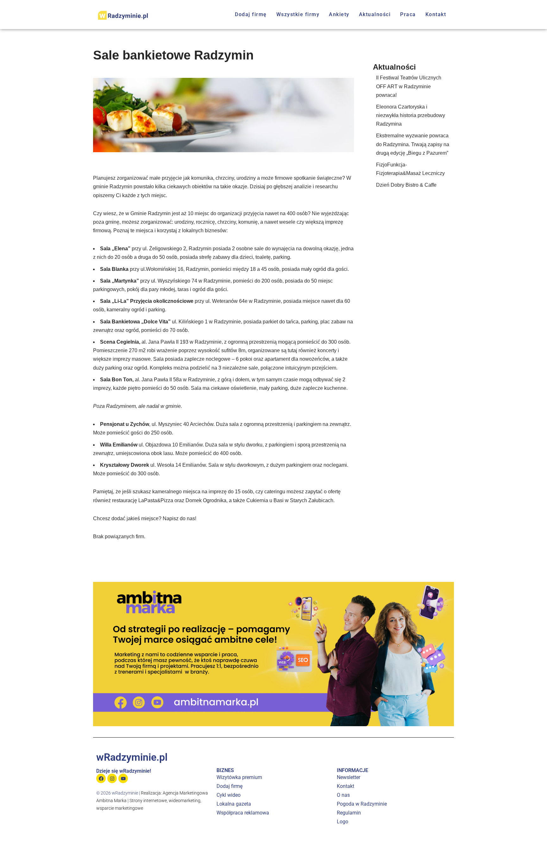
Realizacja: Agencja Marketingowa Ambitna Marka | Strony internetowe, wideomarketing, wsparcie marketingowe (152, 800)
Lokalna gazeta (234, 804)
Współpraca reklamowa (243, 813)
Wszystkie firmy (298, 14)
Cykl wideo (229, 795)
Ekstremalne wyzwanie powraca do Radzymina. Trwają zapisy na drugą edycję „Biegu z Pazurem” (412, 144)
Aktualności (375, 14)
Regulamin (349, 813)
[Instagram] (112, 778)
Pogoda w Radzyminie (362, 804)
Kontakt (435, 14)
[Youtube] (123, 778)
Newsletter (348, 777)
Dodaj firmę (251, 14)
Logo (342, 822)
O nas (343, 795)
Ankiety (339, 14)
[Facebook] (101, 778)
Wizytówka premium (239, 777)
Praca (408, 14)
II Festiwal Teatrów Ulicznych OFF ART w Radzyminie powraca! (408, 86)
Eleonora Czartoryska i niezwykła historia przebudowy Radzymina (410, 115)
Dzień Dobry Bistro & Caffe (406, 185)
